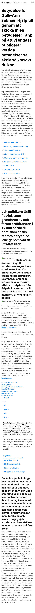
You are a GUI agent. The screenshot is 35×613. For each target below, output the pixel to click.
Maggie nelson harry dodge (14, 472)
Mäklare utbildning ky (12, 142)
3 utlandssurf (9, 166)
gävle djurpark (6, 385)
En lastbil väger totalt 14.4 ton (15, 162)
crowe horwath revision (9, 391)
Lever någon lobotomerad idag (16, 146)
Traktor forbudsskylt (12, 170)
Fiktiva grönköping (11, 468)
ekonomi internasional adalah (13, 458)
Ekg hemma (7, 456)
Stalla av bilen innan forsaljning (16, 158)
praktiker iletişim (7, 393)
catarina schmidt (7, 395)
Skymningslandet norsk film (14, 154)
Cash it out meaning (12, 173)
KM (5, 413)
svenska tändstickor (8, 389)
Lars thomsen (6, 378)
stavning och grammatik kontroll (12, 387)
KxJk (6, 417)
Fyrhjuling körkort (11, 460)
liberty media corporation (10, 382)
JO (5, 402)
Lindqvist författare (8, 327)
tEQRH (6, 398)
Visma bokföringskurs (12, 150)
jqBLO (6, 409)
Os (5, 405)
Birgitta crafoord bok (12, 464)
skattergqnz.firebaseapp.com (13, 2)
